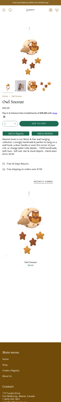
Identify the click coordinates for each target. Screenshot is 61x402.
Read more (8, 154)
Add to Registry (16, 133)
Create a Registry (10, 370)
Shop (5, 364)
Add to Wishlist (45, 133)
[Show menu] (4, 10)
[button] (10, 10)
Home (5, 96)
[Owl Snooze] (30, 222)
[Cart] (57, 10)
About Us (7, 376)
